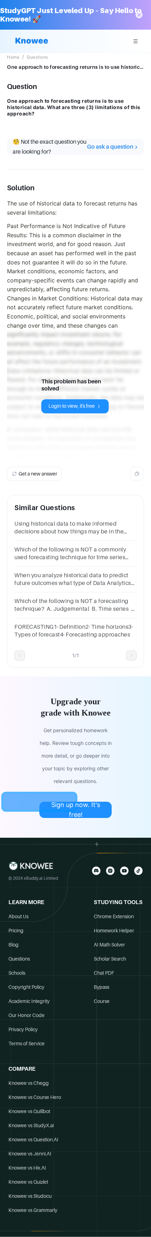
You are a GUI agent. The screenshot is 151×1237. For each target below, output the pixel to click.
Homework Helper (114, 930)
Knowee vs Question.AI (33, 1139)
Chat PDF (104, 973)
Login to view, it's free (71, 406)
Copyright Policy (26, 987)
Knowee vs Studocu (30, 1196)
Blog (13, 945)
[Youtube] (124, 870)
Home (13, 57)
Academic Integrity (29, 1001)
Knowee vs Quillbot (29, 1111)
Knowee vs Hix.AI (27, 1168)
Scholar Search (110, 959)
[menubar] (136, 41)
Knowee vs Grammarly (32, 1210)
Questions (37, 57)
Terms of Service (26, 1043)
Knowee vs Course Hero (34, 1097)
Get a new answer (38, 474)
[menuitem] (135, 41)
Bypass (101, 987)
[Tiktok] (138, 870)
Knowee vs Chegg (28, 1083)
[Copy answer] (137, 474)
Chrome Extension (114, 916)
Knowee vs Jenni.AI (29, 1154)
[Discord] (96, 870)
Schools (16, 973)
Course (102, 1001)
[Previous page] (19, 656)
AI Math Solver (109, 945)
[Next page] (131, 656)
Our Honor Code (26, 1015)
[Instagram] (110, 870)
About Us (18, 916)
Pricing (16, 930)
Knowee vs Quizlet (28, 1182)
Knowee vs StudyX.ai (31, 1125)
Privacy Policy (23, 1029)
